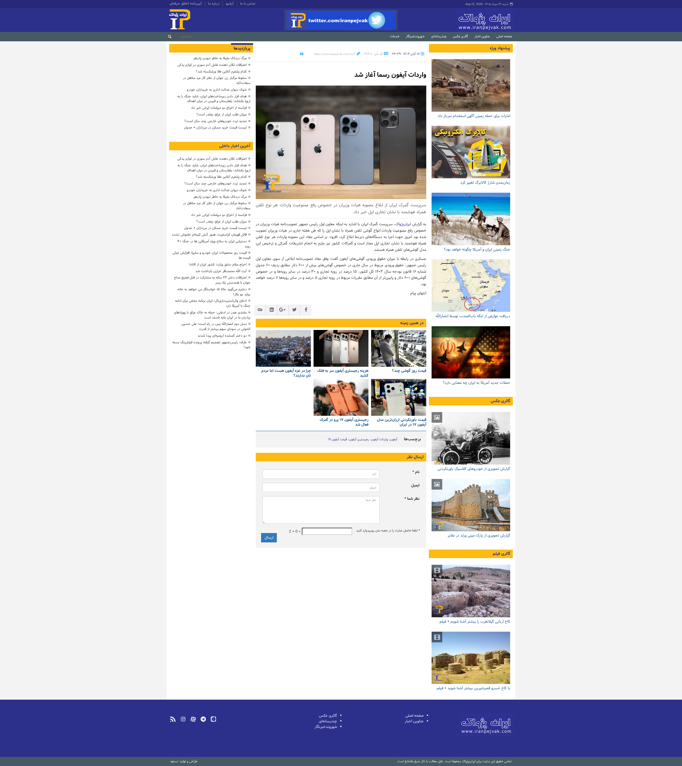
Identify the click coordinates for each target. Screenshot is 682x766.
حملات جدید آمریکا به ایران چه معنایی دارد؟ (476, 383)
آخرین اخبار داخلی (234, 146)
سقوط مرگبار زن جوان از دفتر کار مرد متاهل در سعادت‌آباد (216, 80)
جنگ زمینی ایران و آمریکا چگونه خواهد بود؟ (477, 250)
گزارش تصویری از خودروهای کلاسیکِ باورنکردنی (474, 469)
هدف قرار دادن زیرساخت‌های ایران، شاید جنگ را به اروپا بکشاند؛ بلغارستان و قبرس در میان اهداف (213, 99)
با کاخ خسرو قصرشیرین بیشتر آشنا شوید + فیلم (473, 688)
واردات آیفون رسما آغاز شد (390, 75)
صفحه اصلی (504, 36)
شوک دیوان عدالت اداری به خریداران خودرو (217, 89)
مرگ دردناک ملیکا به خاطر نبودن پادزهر (220, 58)
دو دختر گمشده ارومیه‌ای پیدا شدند (222, 335)
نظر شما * (412, 499)
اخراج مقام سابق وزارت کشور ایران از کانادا (218, 264)
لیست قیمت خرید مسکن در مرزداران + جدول (215, 127)
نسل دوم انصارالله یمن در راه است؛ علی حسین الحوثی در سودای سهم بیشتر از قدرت (215, 326)
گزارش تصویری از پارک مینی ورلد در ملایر (479, 536)
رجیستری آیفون (359, 439)
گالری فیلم (501, 554)
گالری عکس (460, 36)
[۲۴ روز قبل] (471, 285)
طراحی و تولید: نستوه (183, 761)
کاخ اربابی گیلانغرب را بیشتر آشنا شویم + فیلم (475, 622)
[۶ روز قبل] (471, 85)
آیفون (393, 439)
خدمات (394, 36)
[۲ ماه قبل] (398, 348)
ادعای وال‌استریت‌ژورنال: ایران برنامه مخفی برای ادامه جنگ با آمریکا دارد (212, 303)
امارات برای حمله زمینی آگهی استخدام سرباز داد (474, 116)
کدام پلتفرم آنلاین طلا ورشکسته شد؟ (221, 71)
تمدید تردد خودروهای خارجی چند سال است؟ (215, 121)
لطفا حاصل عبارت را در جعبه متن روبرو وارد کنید (388, 530)
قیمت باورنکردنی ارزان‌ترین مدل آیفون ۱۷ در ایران (401, 422)
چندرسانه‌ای (438, 36)
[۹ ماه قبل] (398, 397)
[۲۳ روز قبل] (471, 352)
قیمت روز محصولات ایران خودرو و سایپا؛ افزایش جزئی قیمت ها (211, 255)
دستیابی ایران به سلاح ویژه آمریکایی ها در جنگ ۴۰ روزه (213, 244)
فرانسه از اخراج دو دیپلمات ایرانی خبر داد (219, 108)
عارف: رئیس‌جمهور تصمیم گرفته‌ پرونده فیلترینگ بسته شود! (211, 345)
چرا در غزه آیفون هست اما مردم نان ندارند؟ (286, 373)
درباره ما (214, 4)
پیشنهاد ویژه (500, 48)
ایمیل (415, 485)
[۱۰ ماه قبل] (341, 397)
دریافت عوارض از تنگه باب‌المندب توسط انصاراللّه (473, 316)
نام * (416, 472)
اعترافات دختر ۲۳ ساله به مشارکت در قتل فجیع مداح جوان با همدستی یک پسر (212, 280)
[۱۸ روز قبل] (471, 219)
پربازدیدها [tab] (242, 48)
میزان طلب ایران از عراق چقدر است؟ (221, 114)
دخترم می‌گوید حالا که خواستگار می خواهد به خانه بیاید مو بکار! (213, 292)
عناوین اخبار (482, 36)
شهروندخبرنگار (415, 36)
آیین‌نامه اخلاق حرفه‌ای (186, 4)
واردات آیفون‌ (379, 439)
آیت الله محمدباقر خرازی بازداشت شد (221, 271)
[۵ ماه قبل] (471, 505)
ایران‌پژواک (456, 20)
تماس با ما (247, 4)
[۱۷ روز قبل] (471, 152)
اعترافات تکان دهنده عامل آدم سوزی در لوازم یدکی (212, 65)
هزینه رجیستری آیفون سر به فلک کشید (342, 373)
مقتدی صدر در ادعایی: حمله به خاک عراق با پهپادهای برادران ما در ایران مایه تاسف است (212, 315)
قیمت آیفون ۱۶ (337, 439)
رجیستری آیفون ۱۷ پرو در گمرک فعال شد (344, 422)
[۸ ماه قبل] (341, 348)
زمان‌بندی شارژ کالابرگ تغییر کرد (485, 183)
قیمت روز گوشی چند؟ (409, 371)
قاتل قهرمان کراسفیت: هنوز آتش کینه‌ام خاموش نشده (209, 234)
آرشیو (230, 4)
